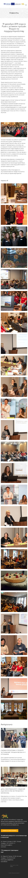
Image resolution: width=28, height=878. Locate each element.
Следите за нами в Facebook (9, 830)
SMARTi (11, 866)
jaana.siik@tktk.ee (8, 860)
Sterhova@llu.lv (8, 845)
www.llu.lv (3, 847)
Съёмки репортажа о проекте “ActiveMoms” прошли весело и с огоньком (13, 752)
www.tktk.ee (4, 861)
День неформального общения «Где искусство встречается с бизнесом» (13, 791)
